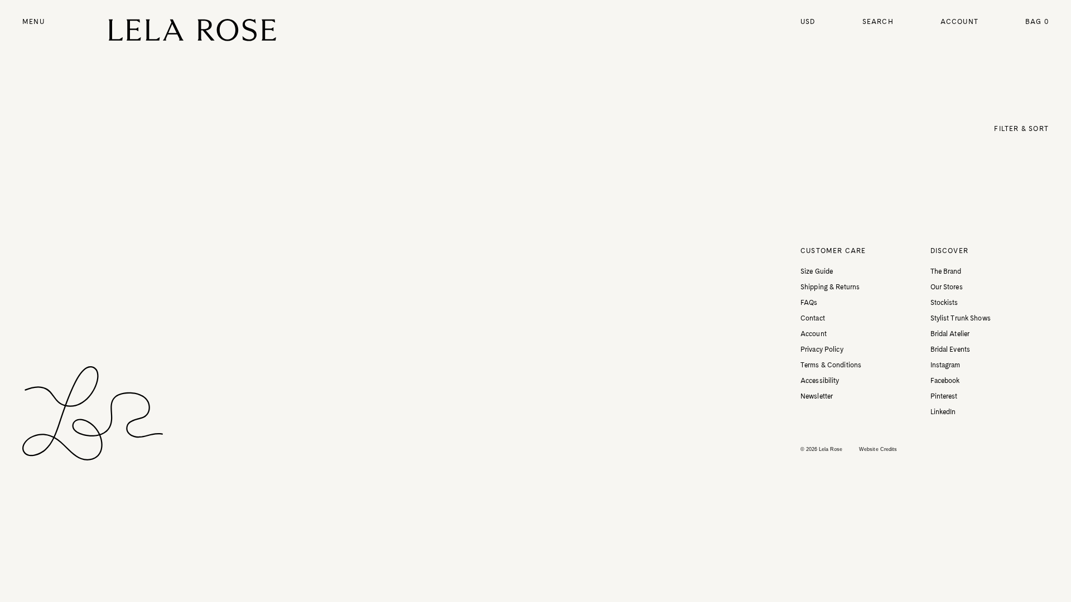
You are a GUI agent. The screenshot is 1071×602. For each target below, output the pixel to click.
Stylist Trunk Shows (960, 318)
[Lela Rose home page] (192, 30)
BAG (1037, 22)
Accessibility (820, 381)
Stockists (944, 303)
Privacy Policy (821, 349)
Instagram (945, 365)
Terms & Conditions (830, 365)
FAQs (808, 303)
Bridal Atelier (950, 334)
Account (959, 22)
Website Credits (878, 449)
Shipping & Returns (830, 287)
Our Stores (946, 287)
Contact (812, 318)
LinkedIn (943, 412)
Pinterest (944, 396)
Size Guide (816, 271)
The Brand (946, 271)
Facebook (945, 381)
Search (878, 22)
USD (808, 22)
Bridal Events (950, 349)
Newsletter (816, 396)
